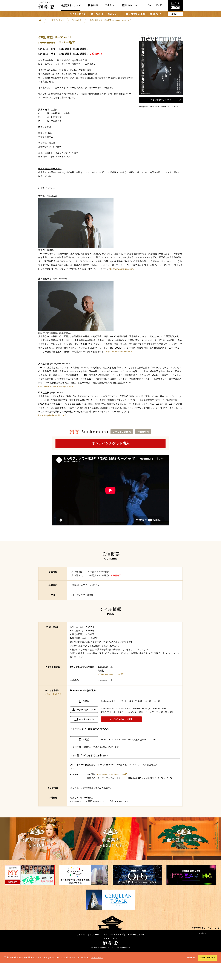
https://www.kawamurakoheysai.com (55, 386)
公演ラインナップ (57, 20)
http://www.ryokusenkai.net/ (119, 351)
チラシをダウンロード (161, 99)
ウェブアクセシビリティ (111, 934)
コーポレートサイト (134, 934)
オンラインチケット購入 (110, 443)
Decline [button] (191, 957)
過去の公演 (76, 20)
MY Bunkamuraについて (109, 674)
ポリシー (93, 934)
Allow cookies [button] (207, 957)
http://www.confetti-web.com (110, 774)
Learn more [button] (97, 957)
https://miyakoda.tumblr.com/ (52, 415)
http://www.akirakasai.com (121, 269)
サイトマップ (82, 934)
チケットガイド (53, 694)
